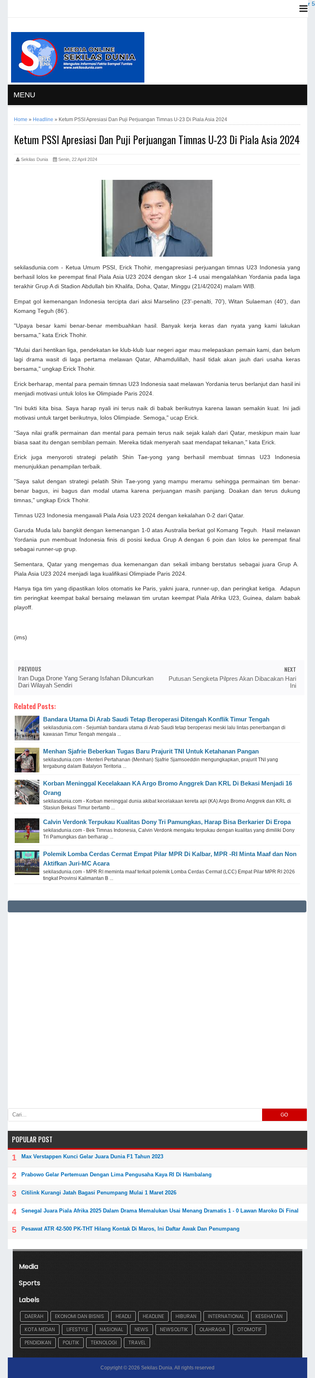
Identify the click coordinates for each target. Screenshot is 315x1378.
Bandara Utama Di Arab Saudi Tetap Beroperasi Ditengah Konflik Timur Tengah (156, 719)
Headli (123, 1316)
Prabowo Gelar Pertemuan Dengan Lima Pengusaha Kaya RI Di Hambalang (116, 1174)
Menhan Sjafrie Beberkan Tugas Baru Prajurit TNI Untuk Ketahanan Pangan (151, 751)
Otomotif (249, 1329)
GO (284, 1115)
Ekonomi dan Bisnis (79, 1316)
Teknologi (104, 1342)
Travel (137, 1342)
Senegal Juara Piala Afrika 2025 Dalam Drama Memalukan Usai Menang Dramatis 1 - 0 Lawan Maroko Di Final (160, 1211)
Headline (153, 1316)
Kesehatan (269, 1316)
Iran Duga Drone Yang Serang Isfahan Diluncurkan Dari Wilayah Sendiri (85, 682)
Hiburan (186, 1316)
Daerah (34, 1316)
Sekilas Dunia (156, 1368)
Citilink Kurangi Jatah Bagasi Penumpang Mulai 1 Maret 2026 (98, 1193)
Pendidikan (38, 1342)
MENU (24, 95)
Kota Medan (40, 1329)
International (226, 1316)
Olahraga (212, 1329)
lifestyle (77, 1329)
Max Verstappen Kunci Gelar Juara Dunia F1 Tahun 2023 (92, 1156)
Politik (71, 1342)
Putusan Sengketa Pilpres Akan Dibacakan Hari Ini (232, 682)
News (141, 1329)
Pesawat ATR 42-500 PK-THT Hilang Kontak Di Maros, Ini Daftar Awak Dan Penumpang (130, 1229)
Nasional (111, 1329)
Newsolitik (174, 1329)
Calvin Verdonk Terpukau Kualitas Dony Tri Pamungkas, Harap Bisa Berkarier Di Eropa (167, 821)
